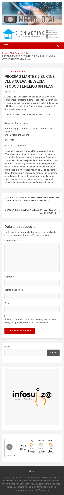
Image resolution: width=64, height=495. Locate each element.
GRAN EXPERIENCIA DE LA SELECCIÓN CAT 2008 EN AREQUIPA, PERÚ (31, 211)
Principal (20, 71)
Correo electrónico (14, 290)
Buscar (7, 346)
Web (6, 303)
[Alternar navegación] (6, 45)
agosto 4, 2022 (11, 91)
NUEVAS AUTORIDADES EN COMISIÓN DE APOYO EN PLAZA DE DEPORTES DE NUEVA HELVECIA (33, 199)
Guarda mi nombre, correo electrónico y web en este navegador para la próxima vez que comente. (30, 321)
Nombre (9, 276)
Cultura (9, 71)
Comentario (11, 240)
